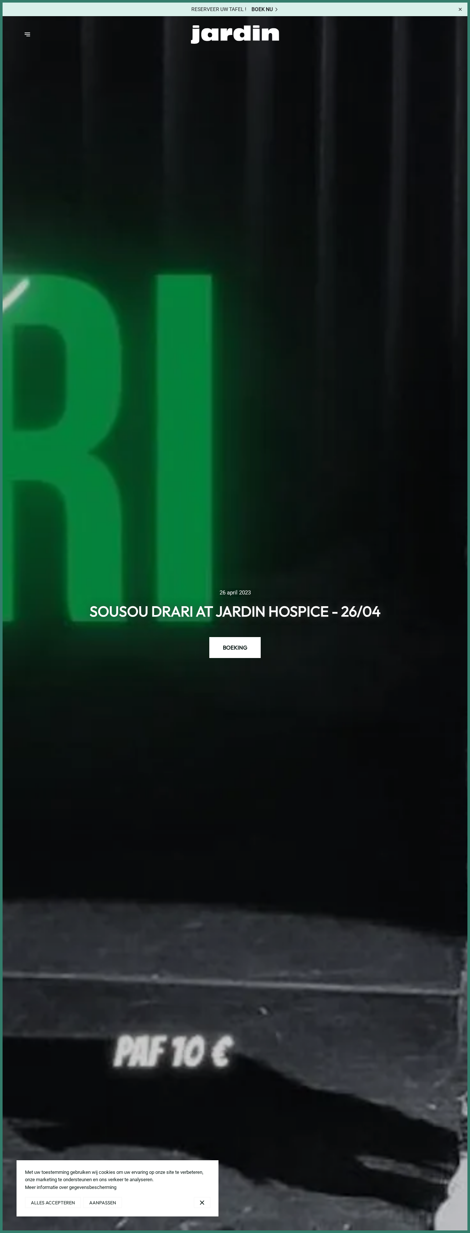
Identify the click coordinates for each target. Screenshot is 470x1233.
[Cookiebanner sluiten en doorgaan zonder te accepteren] (202, 1202)
